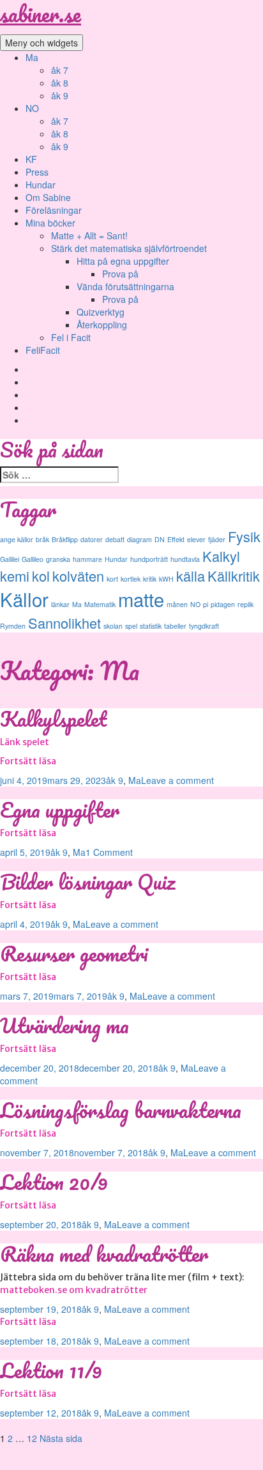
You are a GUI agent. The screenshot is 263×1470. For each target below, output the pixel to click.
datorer (91, 539)
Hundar (41, 184)
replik (245, 604)
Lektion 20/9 (54, 1182)
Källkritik (233, 575)
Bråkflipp (65, 539)
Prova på (120, 273)
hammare (87, 559)
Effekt (175, 539)
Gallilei (9, 559)
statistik (151, 626)
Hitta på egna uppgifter (123, 261)
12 (32, 1438)
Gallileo (32, 559)
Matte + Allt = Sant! (89, 235)
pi (205, 604)
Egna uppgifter (59, 810)
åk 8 (59, 82)
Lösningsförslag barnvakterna (120, 1110)
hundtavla (185, 559)
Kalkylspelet (53, 719)
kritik (149, 579)
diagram (139, 539)
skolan (113, 626)
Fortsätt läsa (28, 761)
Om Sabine (48, 197)
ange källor (16, 539)
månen (177, 604)
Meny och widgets (41, 42)
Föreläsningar (54, 210)
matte (141, 598)
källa (190, 575)
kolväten (78, 575)
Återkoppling (102, 324)
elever (196, 539)
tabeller (175, 626)
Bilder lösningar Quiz (87, 882)
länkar (60, 604)
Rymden (13, 626)
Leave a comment (177, 780)
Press (37, 171)
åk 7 (59, 70)
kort (112, 579)
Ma (32, 57)
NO (32, 108)
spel (131, 626)
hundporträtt (149, 559)
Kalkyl (221, 556)
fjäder (216, 539)
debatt (114, 539)
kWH (166, 579)
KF (31, 159)
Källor (24, 598)
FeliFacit (43, 350)
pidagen (223, 604)
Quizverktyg (100, 311)
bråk (42, 539)
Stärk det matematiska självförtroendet (129, 248)
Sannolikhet (64, 623)
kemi (14, 575)
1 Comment (109, 852)
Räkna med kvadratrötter (104, 1254)
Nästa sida (61, 1438)
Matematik (100, 604)
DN (159, 539)
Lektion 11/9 (51, 1370)
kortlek (130, 579)
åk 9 (59, 95)
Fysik (244, 536)
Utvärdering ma (64, 1025)
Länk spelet (24, 742)
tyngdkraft (204, 626)
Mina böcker (50, 222)
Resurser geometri (73, 953)
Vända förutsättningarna (125, 286)
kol (41, 575)
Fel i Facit (71, 337)
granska (58, 559)
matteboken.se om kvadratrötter (73, 1290)
